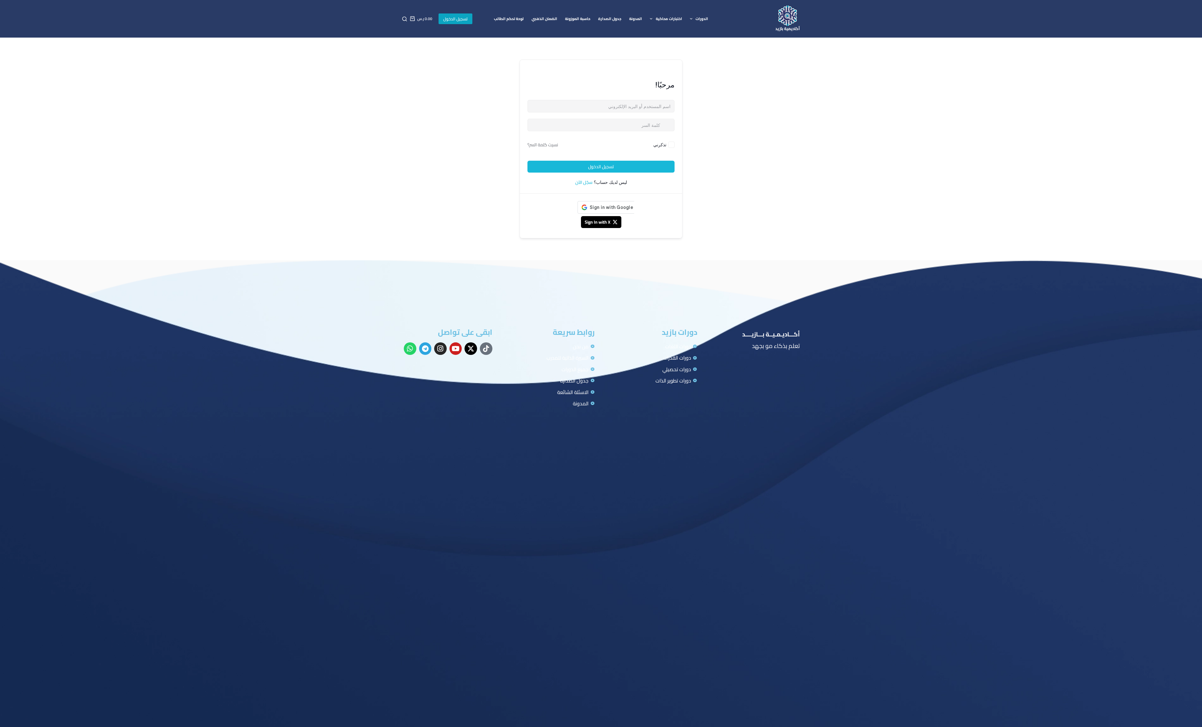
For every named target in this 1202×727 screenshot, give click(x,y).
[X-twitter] (471, 348)
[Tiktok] (486, 348)
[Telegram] (425, 348)
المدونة (635, 18)
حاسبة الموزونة (577, 18)
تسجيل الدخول (455, 19)
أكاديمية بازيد (787, 28)
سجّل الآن (584, 182)
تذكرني (659, 144)
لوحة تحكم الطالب (509, 18)
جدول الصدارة (609, 18)
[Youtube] (455, 348)
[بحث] (404, 19)
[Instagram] (440, 348)
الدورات (702, 18)
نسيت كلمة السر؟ (542, 144)
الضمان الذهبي (544, 18)
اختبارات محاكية (669, 18)
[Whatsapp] (410, 348)
